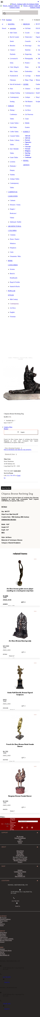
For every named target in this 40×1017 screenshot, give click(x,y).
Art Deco (13, 308)
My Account (20, 836)
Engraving (28, 54)
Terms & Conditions (20, 838)
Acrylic (27, 33)
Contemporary (14, 303)
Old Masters (29, 101)
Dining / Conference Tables (13, 114)
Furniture (9, 20)
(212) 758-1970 (11, 475)
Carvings (28, 76)
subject (26, 131)
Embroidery (28, 71)
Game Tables (14, 157)
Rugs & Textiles (15, 282)
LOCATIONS (5, 880)
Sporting (27, 153)
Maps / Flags (29, 80)
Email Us (20, 841)
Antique (27, 97)
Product (16, 357)
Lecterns (12, 162)
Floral (27, 144)
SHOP (3, 866)
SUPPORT (4, 832)
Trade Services (20, 855)
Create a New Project (8, 428)
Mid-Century (14, 299)
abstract (27, 88)
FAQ (20, 839)
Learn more (17, 471)
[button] (21, 448)
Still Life (27, 136)
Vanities (12, 174)
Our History (20, 852)
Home (10, 357)
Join (28, 824)
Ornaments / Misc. (15, 256)
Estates (20, 842)
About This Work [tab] (6, 488)
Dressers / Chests (15, 205)
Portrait (27, 140)
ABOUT (3, 847)
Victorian (13, 316)
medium (26, 24)
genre (25, 84)
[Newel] (2, 824)
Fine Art (20, 873)
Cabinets (12, 200)
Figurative (28, 142)
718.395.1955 (6, 1003)
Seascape (27, 148)
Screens (12, 269)
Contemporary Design (20, 871)
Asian (27, 119)
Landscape (28, 157)
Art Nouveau (29, 114)
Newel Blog (20, 854)
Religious (27, 151)
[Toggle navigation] (2, 2)
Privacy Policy (4, 920)
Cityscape (28, 146)
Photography (29, 58)
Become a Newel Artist (20, 860)
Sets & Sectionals (15, 84)
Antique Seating (15, 93)
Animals (27, 155)
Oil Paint (27, 28)
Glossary (20, 862)
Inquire (22, 432)
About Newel (20, 851)
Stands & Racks (15, 286)
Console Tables (14, 136)
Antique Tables (14, 179)
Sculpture (23, 357)
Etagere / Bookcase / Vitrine (13, 213)
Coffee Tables (14, 131)
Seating (11, 24)
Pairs (11, 88)
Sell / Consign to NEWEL (20, 859)
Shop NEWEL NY (20, 876)
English (12, 312)
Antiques (20, 870)
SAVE (35, 559)
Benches (12, 45)
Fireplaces (13, 248)
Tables (11, 106)
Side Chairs (13, 33)
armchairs (13, 28)
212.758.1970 (15, 901)
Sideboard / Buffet (15, 222)
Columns (12, 235)
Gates (11, 252)
